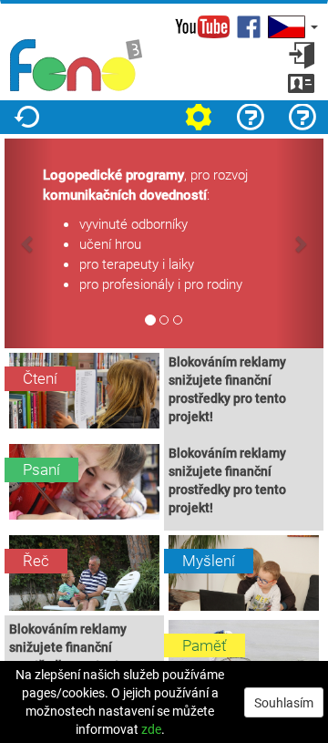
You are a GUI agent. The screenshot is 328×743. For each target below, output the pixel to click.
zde (151, 729)
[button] (291, 26)
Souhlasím (283, 702)
